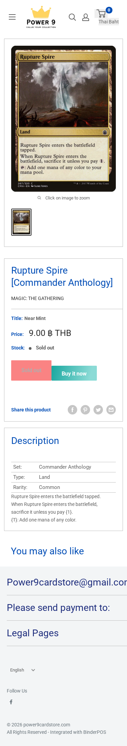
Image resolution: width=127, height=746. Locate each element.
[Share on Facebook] (72, 409)
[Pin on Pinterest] (85, 409)
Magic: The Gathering (37, 298)
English (17, 670)
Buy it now (74, 373)
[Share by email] (111, 409)
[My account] (85, 17)
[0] (101, 13)
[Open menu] (12, 17)
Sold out (31, 370)
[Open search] (72, 17)
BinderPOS (94, 732)
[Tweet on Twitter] (98, 409)
